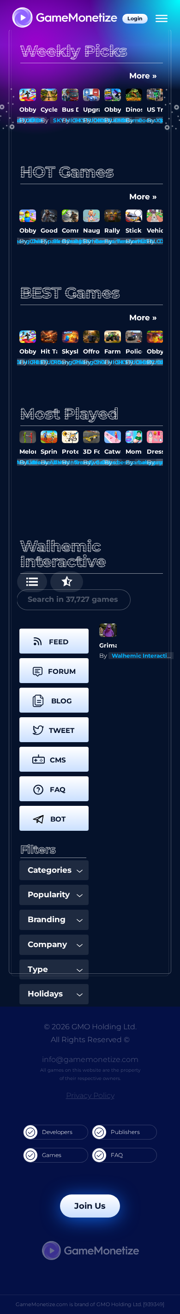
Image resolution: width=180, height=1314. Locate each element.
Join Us (90, 1206)
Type (38, 969)
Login (135, 18)
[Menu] (162, 18)
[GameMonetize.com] (64, 18)
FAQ (117, 1155)
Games (51, 1155)
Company (47, 944)
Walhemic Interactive (143, 655)
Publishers (125, 1131)
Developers (57, 1131)
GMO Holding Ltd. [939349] (130, 1304)
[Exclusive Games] (66, 581)
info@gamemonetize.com (90, 1059)
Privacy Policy (90, 1095)
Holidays (45, 993)
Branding (47, 919)
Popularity (49, 894)
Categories (50, 870)
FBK (17, 120)
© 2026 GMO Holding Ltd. (90, 1026)
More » (143, 75)
